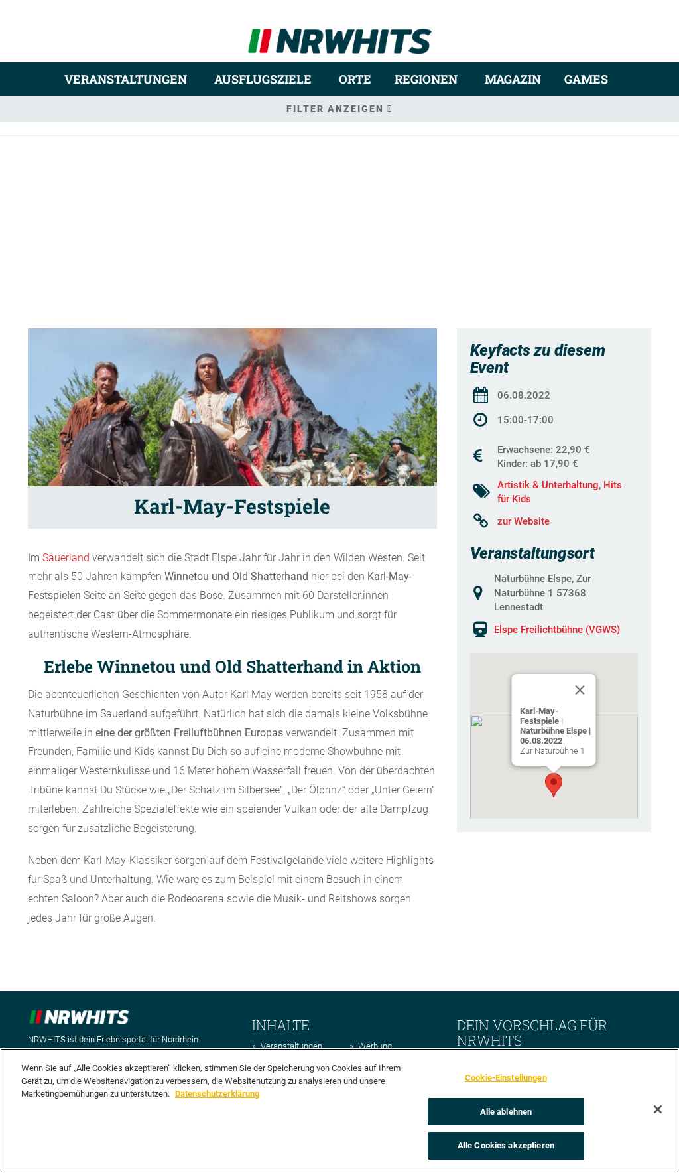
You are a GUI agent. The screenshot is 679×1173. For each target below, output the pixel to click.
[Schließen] (657, 1109)
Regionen (426, 79)
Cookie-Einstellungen (506, 1078)
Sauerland (66, 557)
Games (586, 79)
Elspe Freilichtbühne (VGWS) (557, 630)
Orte (355, 79)
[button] (554, 785)
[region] (339, 1110)
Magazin (513, 79)
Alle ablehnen (506, 1112)
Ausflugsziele (263, 79)
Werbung (375, 1046)
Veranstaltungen (125, 79)
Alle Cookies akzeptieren (506, 1145)
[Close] (580, 690)
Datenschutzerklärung (217, 1094)
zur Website (523, 521)
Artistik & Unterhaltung (548, 485)
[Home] (339, 35)
